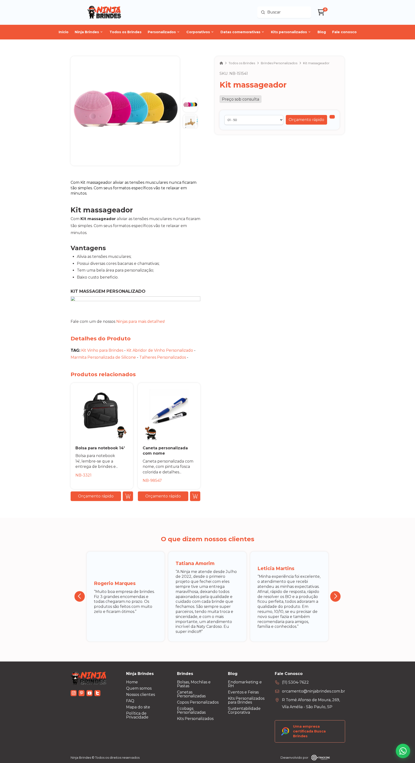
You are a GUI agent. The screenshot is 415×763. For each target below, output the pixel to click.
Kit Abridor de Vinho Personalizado (160, 350)
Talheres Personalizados (162, 357)
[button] (306, 120)
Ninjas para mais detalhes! (140, 321)
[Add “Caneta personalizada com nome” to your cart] (195, 496)
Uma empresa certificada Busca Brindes (309, 731)
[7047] (332, 117)
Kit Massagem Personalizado (108, 291)
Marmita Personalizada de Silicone (103, 357)
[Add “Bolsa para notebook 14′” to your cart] (128, 496)
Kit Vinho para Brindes (102, 350)
